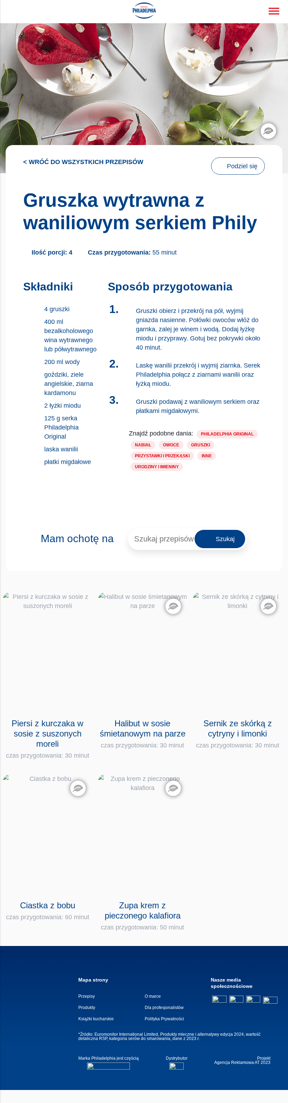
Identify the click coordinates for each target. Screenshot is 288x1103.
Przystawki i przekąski (162, 455)
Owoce (171, 445)
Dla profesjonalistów (164, 1007)
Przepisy (86, 996)
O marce (153, 996)
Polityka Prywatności (164, 1018)
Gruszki (200, 445)
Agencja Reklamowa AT (237, 1062)
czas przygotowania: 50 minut (142, 916)
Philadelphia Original (227, 434)
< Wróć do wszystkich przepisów (83, 161)
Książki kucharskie (96, 1018)
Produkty (86, 1007)
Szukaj (225, 539)
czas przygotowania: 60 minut (47, 911)
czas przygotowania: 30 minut (47, 739)
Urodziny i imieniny (157, 466)
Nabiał (143, 445)
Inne (207, 455)
